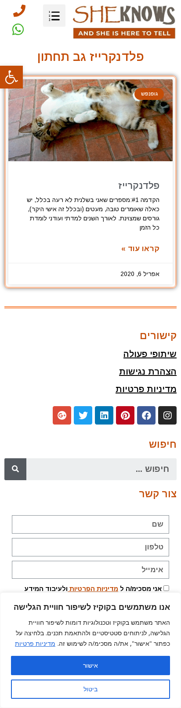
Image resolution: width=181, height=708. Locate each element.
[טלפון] (19, 11)
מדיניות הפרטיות (93, 588)
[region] (90, 650)
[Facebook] (146, 415)
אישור (90, 665)
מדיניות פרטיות (35, 643)
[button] (11, 77)
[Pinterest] (125, 415)
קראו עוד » (140, 248)
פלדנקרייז (138, 186)
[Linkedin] (104, 415)
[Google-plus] (62, 415)
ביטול (90, 689)
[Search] (15, 469)
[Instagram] (167, 415)
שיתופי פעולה (150, 354)
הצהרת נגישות (148, 371)
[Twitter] (83, 415)
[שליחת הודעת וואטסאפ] (18, 29)
